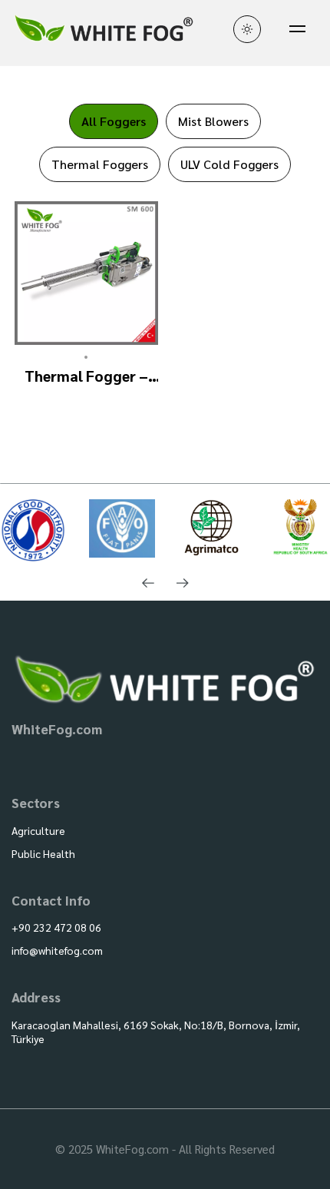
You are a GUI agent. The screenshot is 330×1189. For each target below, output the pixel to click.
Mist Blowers (213, 121)
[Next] (182, 583)
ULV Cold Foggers (229, 164)
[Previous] (147, 583)
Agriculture (38, 830)
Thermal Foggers (99, 164)
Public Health (43, 853)
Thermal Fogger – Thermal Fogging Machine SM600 (86, 376)
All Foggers (113, 121)
